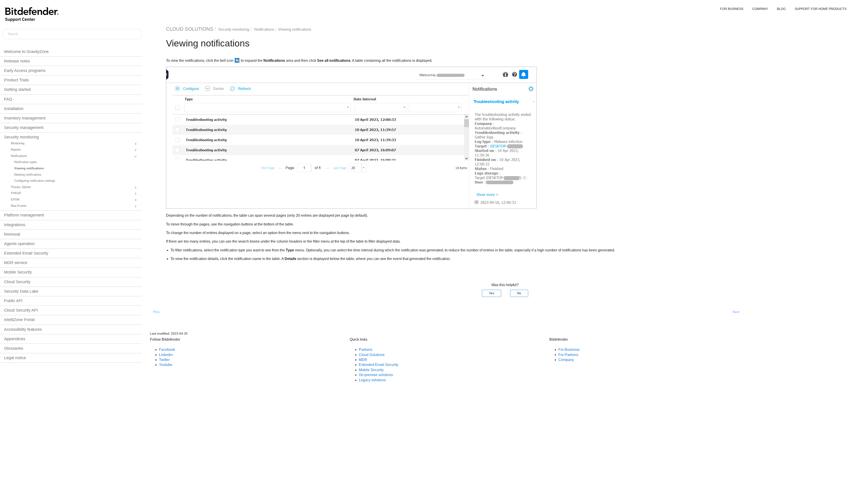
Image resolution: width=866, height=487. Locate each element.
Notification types (25, 162)
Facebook (167, 349)
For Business (569, 349)
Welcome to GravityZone (26, 51)
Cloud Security (17, 282)
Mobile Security (18, 272)
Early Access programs (25, 70)
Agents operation (19, 243)
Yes (491, 293)
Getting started (17, 89)
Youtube (165, 365)
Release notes (17, 61)
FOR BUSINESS (731, 9)
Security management (24, 127)
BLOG (781, 9)
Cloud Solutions (372, 355)
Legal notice (15, 358)
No (519, 293)
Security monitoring (21, 137)
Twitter (164, 360)
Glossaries (13, 348)
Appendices (14, 339)
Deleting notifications (27, 174)
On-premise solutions (376, 375)
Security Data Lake (21, 291)
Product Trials (16, 80)
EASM (15, 199)
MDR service (15, 262)
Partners (365, 349)
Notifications (19, 156)
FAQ (8, 99)
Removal (12, 234)
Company (566, 360)
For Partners (568, 355)
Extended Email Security (26, 253)
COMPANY (760, 9)
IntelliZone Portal (19, 319)
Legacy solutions (372, 380)
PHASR (16, 193)
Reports (16, 149)
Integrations (14, 225)
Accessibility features (23, 329)
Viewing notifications (29, 168)
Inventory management (25, 118)
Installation (13, 108)
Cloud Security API (21, 310)
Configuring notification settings (34, 180)
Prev (156, 312)
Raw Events (19, 205)
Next (736, 312)
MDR (363, 360)
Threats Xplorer (21, 187)
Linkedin (166, 355)
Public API (13, 301)
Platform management (24, 215)
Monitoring (17, 143)
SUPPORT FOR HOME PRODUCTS (820, 9)
